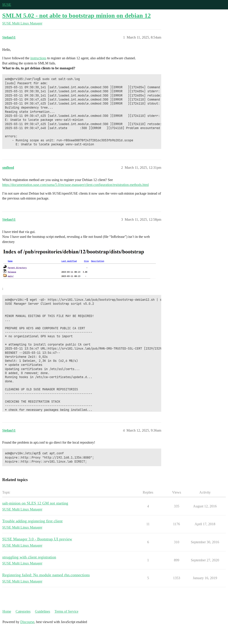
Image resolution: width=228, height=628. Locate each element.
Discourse (27, 622)
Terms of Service (66, 611)
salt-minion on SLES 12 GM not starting (35, 503)
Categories (23, 611)
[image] (79, 264)
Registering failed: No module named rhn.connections (46, 575)
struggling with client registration (29, 557)
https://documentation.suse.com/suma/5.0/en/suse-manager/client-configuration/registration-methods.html (75, 185)
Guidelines (42, 611)
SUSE (6, 4)
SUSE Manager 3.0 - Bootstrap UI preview (37, 539)
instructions (38, 58)
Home (6, 611)
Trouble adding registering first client (32, 521)
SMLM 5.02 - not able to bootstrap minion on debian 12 (76, 15)
